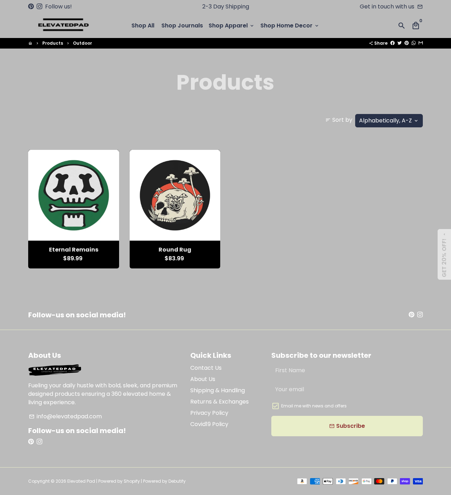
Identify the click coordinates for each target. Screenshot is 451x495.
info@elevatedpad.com (65, 416)
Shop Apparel (232, 25)
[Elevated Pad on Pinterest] (31, 6)
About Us (202, 379)
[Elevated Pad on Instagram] (39, 6)
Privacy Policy (209, 413)
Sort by (338, 120)
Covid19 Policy (209, 424)
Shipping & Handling (217, 390)
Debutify (177, 481)
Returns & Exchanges (219, 402)
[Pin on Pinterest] (406, 43)
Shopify (132, 481)
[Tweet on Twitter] (399, 43)
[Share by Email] (421, 43)
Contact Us (206, 368)
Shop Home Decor (290, 25)
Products (52, 43)
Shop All (142, 25)
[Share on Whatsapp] (414, 43)
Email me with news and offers (314, 406)
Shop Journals (182, 25)
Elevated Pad (81, 481)
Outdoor (82, 43)
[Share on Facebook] (392, 43)
